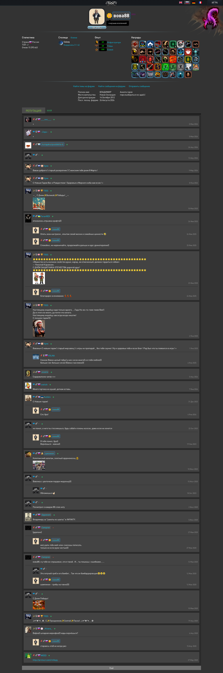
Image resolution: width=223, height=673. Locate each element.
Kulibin (47, 397)
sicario (45, 371)
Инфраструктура (114, 42)
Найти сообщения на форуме (111, 86)
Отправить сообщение (139, 86)
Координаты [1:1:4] (71, 45)
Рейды (110, 46)
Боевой (110, 50)
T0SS (46, 190)
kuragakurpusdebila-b (52, 144)
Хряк (46, 165)
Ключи (74, 37)
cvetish (44, 384)
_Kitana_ (48, 628)
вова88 (55, 229)
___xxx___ (46, 119)
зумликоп (49, 453)
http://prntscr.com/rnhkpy (45, 659)
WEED (43, 655)
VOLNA (51, 355)
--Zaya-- (44, 132)
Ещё (111, 667)
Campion (46, 527)
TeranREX (45, 216)
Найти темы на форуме (84, 86)
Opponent (46, 514)
